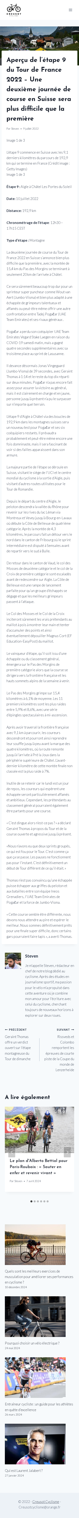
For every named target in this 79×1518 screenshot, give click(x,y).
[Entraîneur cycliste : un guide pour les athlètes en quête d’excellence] (39, 1377)
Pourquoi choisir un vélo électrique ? (32, 1343)
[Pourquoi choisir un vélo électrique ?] (39, 1316)
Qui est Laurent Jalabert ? (24, 1470)
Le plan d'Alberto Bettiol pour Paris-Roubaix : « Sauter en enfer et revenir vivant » (38, 1167)
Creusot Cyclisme (45, 1502)
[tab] (31, 1201)
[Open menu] (70, 10)
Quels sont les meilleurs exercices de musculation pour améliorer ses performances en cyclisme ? (39, 1276)
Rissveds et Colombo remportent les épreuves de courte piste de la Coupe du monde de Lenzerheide (59, 1050)
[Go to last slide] (11, 1152)
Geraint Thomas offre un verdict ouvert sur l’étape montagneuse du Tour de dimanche (18, 1044)
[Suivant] (67, 1152)
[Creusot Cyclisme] (14, 10)
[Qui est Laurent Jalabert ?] (39, 1444)
